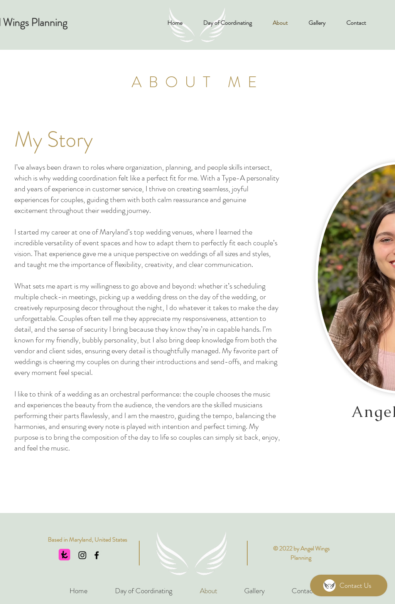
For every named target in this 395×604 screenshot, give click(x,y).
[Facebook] (96, 555)
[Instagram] (82, 555)
